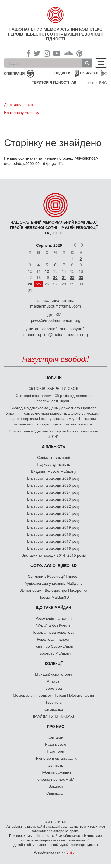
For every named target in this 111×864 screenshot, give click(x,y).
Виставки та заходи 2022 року (53, 506)
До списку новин (18, 104)
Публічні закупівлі (55, 772)
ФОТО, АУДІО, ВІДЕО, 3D (53, 565)
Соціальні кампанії (53, 457)
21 (64, 277)
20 (55, 277)
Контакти (55, 737)
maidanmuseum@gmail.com (55, 306)
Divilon (71, 852)
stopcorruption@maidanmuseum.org (55, 334)
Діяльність (53, 446)
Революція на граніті (54, 618)
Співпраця (55, 793)
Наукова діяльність (53, 464)
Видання (62, 72)
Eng (103, 82)
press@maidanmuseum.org (55, 320)
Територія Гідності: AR (54, 82)
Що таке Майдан (53, 607)
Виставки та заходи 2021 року (53, 513)
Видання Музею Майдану (53, 471)
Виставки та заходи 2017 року (53, 541)
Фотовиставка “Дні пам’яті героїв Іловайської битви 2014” (53, 433)
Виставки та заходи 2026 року (53, 478)
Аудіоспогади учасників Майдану (53, 583)
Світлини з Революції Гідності (53, 576)
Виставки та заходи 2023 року (53, 499)
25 (38, 284)
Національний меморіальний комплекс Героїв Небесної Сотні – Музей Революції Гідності (55, 34)
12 (47, 271)
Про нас (55, 726)
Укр (90, 82)
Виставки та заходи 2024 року (53, 492)
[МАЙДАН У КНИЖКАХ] (53, 716)
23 (81, 277)
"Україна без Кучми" (53, 625)
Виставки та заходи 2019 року (53, 527)
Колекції (54, 663)
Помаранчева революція (53, 632)
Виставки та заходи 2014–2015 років (54, 555)
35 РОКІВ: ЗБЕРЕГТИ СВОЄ (53, 388)
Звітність (55, 765)
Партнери (55, 751)
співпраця (14, 73)
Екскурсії (89, 72)
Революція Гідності (53, 639)
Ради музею (55, 744)
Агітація (53, 681)
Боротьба (53, 688)
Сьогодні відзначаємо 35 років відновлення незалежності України (54, 398)
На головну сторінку (21, 112)
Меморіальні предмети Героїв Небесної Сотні (53, 695)
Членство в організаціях (55, 758)
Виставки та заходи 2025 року (53, 485)
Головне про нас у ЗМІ (55, 779)
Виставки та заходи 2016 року (53, 548)
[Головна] (56, 15)
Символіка (53, 709)
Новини (53, 377)
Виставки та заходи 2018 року (53, 534)
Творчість (53, 702)
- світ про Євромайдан (53, 646)
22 (72, 277)
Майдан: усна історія (53, 674)
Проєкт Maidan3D (53, 597)
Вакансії (55, 786)
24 (30, 284)
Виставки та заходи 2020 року (53, 520)
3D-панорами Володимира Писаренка (53, 590)
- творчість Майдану (53, 653)
